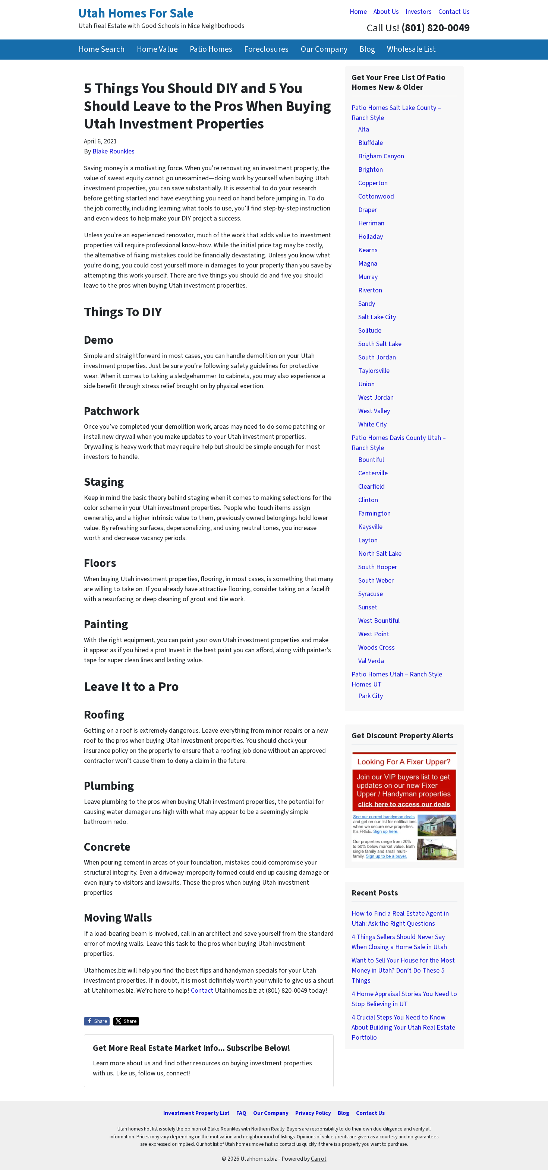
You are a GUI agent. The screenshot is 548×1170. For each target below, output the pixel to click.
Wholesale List (411, 49)
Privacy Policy (313, 1113)
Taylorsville (374, 370)
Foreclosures (266, 49)
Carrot (319, 1159)
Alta (363, 129)
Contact (202, 990)
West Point (373, 634)
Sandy (366, 303)
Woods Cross (376, 647)
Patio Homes (211, 49)
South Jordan (377, 357)
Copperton (373, 183)
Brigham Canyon (381, 156)
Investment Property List (196, 1113)
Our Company (324, 49)
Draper (367, 210)
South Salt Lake (379, 344)
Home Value (157, 49)
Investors (419, 11)
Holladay (370, 236)
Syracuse (370, 594)
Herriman (371, 223)
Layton (368, 540)
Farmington (374, 513)
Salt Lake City (377, 317)
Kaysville (370, 527)
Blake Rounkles (113, 151)
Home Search (102, 49)
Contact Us (454, 11)
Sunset (367, 607)
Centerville (373, 473)
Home (358, 11)
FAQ (241, 1113)
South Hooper (377, 567)
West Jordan (376, 397)
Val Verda (371, 661)
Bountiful (371, 459)
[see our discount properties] (404, 806)
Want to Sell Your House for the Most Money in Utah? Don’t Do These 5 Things (403, 970)
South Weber (376, 580)
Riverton (370, 290)
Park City (370, 696)
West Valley (374, 411)
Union (366, 384)
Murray (368, 277)
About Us (386, 11)
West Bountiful (379, 620)
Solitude (369, 330)
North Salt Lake (379, 553)
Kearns (368, 250)
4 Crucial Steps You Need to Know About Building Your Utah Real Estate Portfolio (403, 1027)
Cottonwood (376, 196)
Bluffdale (370, 143)
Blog (367, 49)
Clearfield (371, 486)
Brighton (370, 169)
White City (372, 424)
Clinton (368, 500)
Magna (367, 263)
